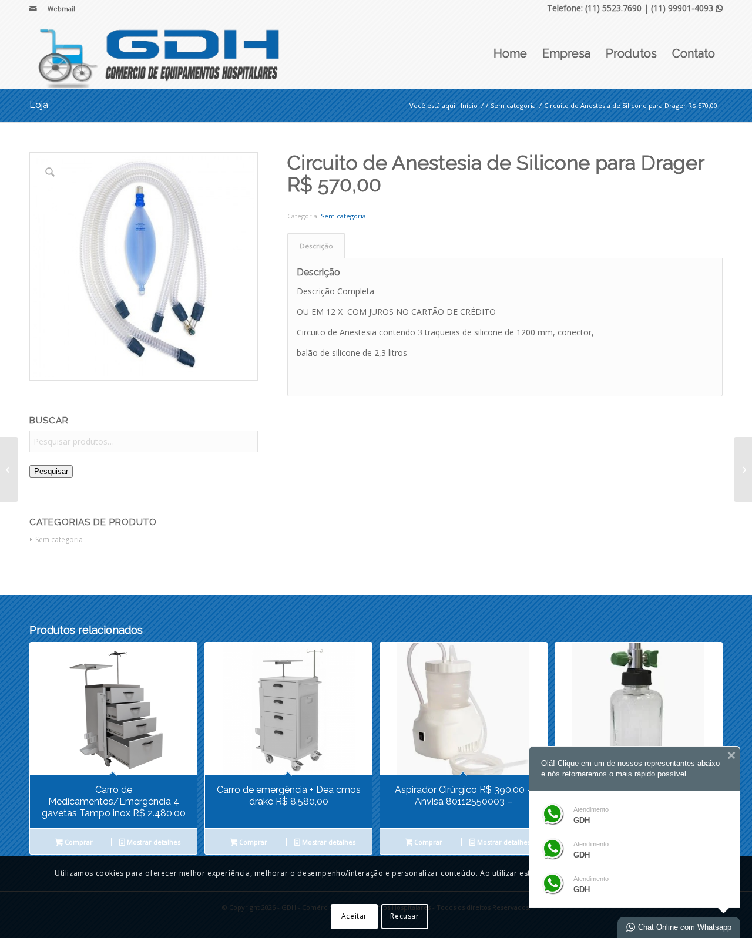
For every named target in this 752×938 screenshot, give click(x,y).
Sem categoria (59, 539)
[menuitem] (58, 9)
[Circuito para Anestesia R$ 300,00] (9, 469)
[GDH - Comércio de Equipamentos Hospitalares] (159, 53)
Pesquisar (51, 471)
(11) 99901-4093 (687, 8)
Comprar (78, 842)
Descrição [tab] (316, 245)
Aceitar (354, 916)
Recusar (404, 916)
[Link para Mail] (33, 9)
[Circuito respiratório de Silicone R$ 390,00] (743, 469)
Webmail (61, 8)
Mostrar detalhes (152, 842)
